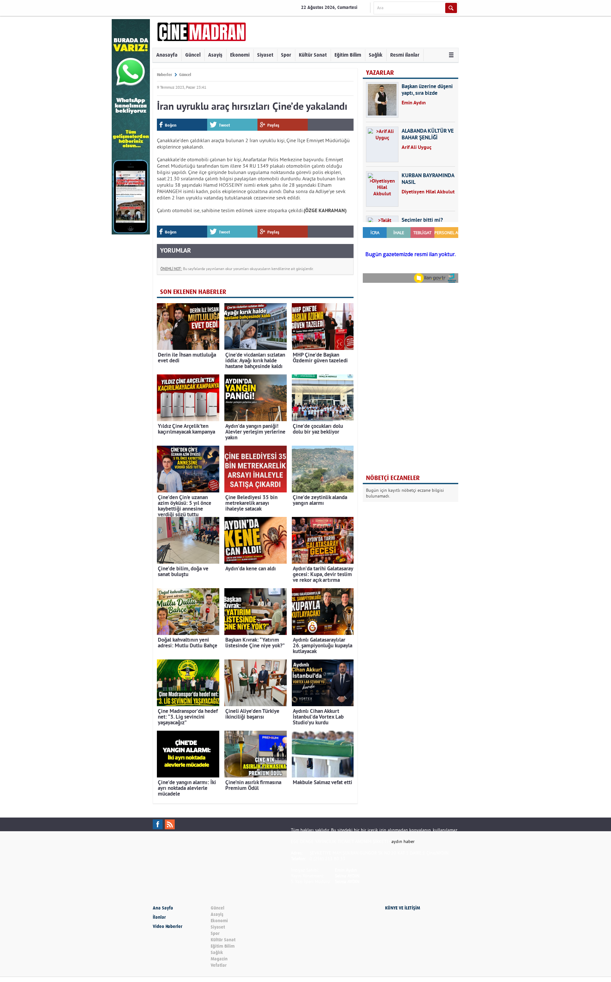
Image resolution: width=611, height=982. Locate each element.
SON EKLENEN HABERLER (193, 292)
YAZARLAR (380, 72)
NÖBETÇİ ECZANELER (393, 478)
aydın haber (403, 841)
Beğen (170, 125)
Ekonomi (239, 55)
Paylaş (273, 125)
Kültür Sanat (313, 55)
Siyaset (265, 55)
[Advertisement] (410, 329)
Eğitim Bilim (347, 55)
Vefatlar (219, 965)
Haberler (164, 74)
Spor (286, 55)
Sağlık (376, 55)
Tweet (224, 125)
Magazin (219, 959)
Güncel (192, 55)
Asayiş (215, 55)
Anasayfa (167, 55)
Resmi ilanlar (404, 55)
